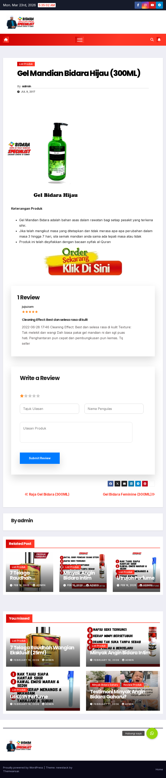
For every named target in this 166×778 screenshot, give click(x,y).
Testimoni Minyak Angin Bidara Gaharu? (117, 694)
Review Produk (132, 684)
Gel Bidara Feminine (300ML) (127, 494)
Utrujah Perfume (135, 578)
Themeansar (11, 771)
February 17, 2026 (107, 704)
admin (26, 86)
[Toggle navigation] (80, 40)
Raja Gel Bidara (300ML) (48, 494)
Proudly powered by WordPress (23, 767)
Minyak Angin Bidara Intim (79, 575)
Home (159, 769)
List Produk (26, 63)
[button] (152, 40)
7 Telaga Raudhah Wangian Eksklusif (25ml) (42, 650)
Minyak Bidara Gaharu (105, 684)
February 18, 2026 (27, 660)
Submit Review (40, 458)
